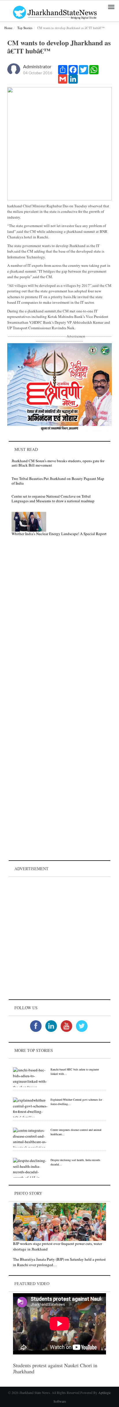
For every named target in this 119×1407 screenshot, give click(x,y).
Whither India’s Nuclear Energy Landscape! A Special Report (59, 533)
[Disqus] (59, 623)
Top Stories (24, 28)
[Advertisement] (59, 938)
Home (8, 28)
